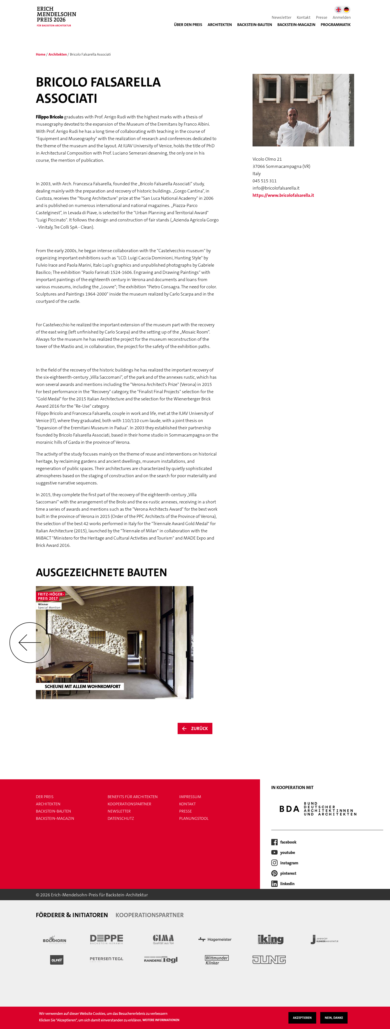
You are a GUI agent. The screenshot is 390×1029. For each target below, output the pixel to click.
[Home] (58, 19)
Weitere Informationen (160, 1020)
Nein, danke (334, 1018)
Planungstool (194, 818)
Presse (321, 17)
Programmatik (336, 24)
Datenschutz (121, 818)
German (346, 9)
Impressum (190, 796)
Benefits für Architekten (133, 796)
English (338, 9)
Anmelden (342, 17)
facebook (288, 842)
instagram (289, 863)
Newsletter (281, 17)
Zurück (199, 728)
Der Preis (44, 796)
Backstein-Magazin (55, 818)
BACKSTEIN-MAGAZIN (296, 24)
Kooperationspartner (129, 804)
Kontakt (304, 17)
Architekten (220, 24)
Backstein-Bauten (254, 24)
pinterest (288, 873)
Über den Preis (188, 24)
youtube (287, 852)
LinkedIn (287, 883)
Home (40, 54)
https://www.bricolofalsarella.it (283, 195)
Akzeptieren (302, 1018)
